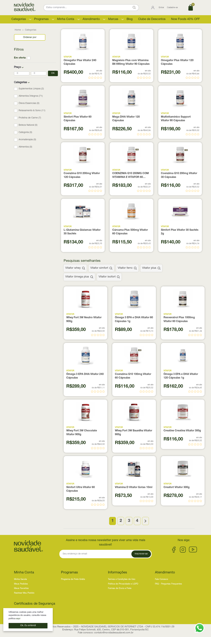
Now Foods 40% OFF (185, 19)
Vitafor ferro (125, 268)
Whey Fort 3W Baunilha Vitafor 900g (133, 433)
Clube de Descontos (152, 19)
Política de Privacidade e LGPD (123, 584)
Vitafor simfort (99, 268)
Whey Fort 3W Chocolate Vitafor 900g (81, 433)
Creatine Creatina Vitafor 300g (182, 431)
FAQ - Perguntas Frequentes (168, 584)
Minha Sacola (20, 579)
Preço (17, 67)
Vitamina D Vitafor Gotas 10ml (133, 487)
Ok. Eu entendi (28, 625)
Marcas (113, 19)
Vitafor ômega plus (77, 276)
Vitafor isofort (107, 276)
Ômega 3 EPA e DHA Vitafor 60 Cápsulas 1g (134, 319)
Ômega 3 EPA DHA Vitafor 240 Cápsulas (85, 376)
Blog (130, 19)
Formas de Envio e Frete (119, 588)
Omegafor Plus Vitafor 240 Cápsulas (80, 62)
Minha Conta (65, 19)
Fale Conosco (161, 579)
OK (53, 73)
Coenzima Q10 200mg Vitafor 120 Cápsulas (82, 175)
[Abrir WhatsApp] (199, 628)
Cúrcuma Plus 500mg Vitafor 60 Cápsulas (130, 232)
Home (18, 30)
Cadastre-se (172, 8)
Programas (41, 19)
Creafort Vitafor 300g (177, 487)
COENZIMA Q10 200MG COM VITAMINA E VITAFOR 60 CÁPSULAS (130, 175)
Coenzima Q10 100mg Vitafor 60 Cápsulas (133, 376)
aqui (18, 619)
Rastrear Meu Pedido (24, 593)
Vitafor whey (73, 268)
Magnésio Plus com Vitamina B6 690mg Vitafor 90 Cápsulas (131, 62)
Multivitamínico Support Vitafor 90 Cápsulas (176, 119)
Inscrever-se (141, 554)
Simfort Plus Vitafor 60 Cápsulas (77, 119)
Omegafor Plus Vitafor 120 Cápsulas (177, 62)
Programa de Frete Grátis (73, 579)
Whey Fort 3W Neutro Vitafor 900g (84, 319)
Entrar (161, 8)
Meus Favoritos (21, 588)
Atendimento (91, 19)
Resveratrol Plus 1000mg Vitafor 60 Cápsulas (179, 319)
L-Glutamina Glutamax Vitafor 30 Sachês (82, 232)
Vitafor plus (149, 268)
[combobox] (29, 37)
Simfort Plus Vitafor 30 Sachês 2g (179, 232)
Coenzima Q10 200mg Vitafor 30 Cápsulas (179, 175)
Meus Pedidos (21, 584)
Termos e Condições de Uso (121, 579)
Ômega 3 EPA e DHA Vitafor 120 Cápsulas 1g (181, 376)
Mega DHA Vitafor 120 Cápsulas (126, 119)
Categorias (18, 19)
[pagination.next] (145, 521)
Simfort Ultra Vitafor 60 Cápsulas (80, 489)
